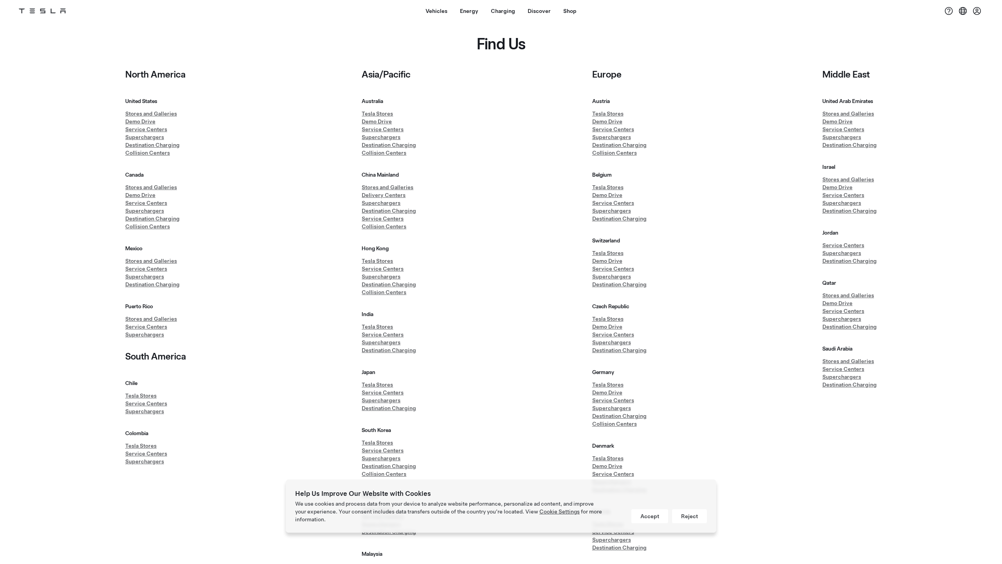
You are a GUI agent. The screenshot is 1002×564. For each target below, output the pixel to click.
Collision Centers (147, 153)
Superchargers (144, 137)
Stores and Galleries (151, 113)
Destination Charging (152, 145)
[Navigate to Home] (42, 11)
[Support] (949, 11)
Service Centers (146, 129)
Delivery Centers (383, 195)
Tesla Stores (141, 395)
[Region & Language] (963, 11)
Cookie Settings (559, 511)
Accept (649, 516)
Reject (689, 516)
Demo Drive (140, 121)
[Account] (977, 11)
